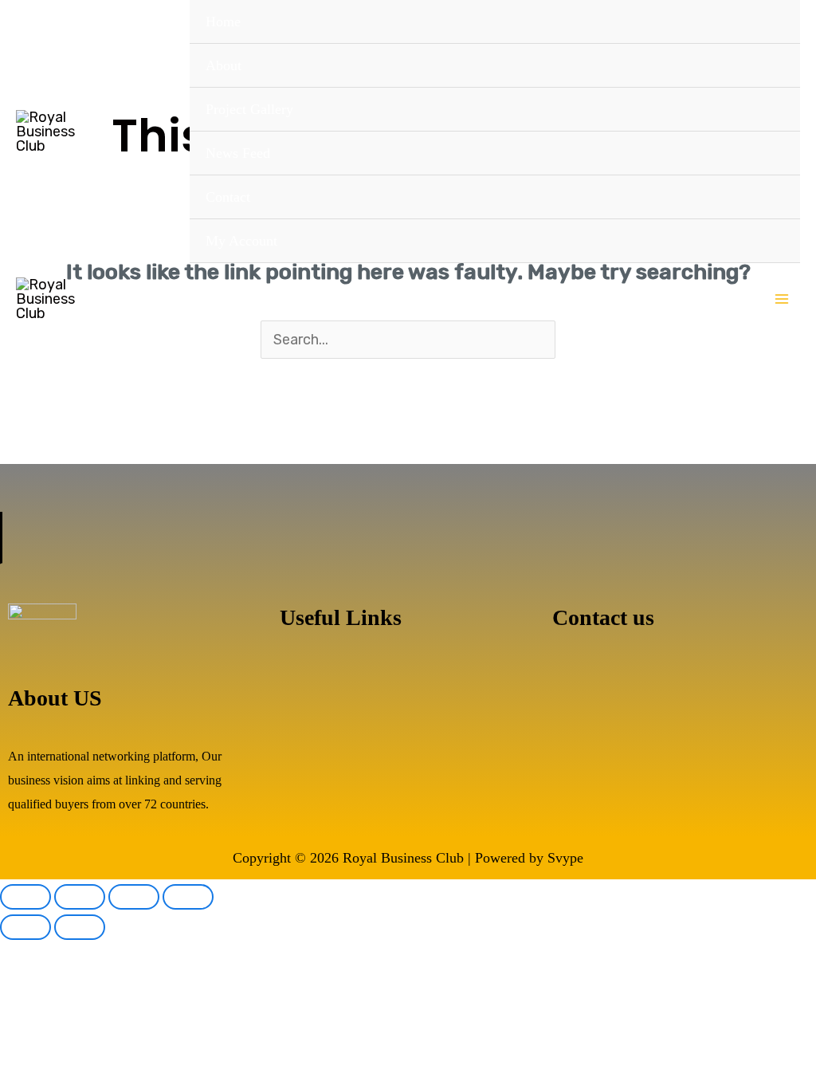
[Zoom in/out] (25, 897)
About (223, 65)
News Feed (238, 153)
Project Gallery (249, 109)
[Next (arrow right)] (79, 927)
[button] (408, 679)
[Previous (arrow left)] (25, 927)
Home (223, 21)
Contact (228, 197)
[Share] (133, 897)
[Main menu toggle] (782, 298)
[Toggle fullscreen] (79, 897)
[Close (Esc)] (188, 897)
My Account (241, 241)
